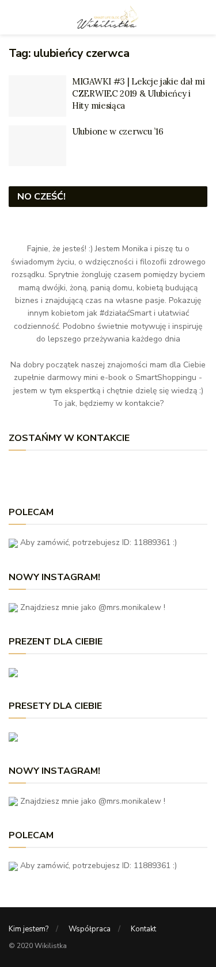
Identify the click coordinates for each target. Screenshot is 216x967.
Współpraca (90, 929)
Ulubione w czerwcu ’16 (117, 131)
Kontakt (143, 929)
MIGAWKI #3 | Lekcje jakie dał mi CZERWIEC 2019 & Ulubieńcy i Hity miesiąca (138, 93)
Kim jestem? (28, 929)
